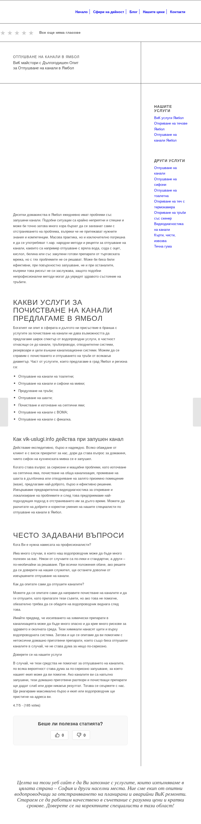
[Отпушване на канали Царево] (4, 412)
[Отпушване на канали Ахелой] (197, 412)
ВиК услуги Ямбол (169, 117)
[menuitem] (81, 11)
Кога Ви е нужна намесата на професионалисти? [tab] (52, 544)
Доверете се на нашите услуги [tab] (37, 654)
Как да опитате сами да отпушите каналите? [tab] (48, 583)
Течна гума (163, 246)
